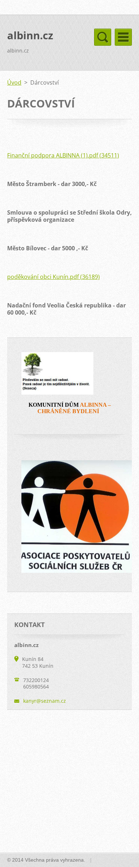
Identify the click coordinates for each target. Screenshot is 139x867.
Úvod (14, 82)
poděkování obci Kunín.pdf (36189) (53, 277)
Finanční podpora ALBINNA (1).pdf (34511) (63, 155)
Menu (123, 37)
